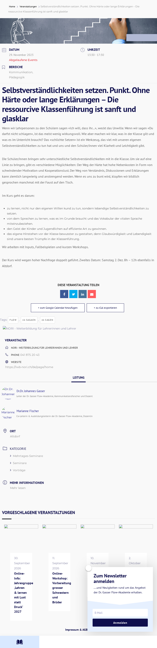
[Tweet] (73, 294)
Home (12, 6)
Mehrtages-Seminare (28, 456)
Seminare (20, 463)
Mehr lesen (18, 488)
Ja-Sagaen (29, 319)
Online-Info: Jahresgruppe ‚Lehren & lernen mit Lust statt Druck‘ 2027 (23, 592)
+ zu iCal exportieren (105, 308)
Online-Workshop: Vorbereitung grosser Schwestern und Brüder (61, 587)
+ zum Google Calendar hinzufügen (57, 308)
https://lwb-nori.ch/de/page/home (29, 367)
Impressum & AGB (76, 629)
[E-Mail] (92, 294)
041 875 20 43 (29, 355)
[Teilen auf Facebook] (64, 294)
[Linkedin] (82, 294)
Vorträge (19, 470)
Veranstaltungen (28, 6)
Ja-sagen (47, 319)
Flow (13, 319)
